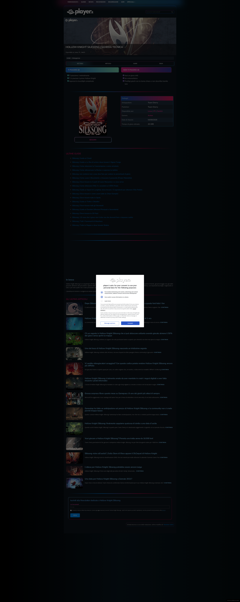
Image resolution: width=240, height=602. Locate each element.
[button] (120, 301)
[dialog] (120, 301)
